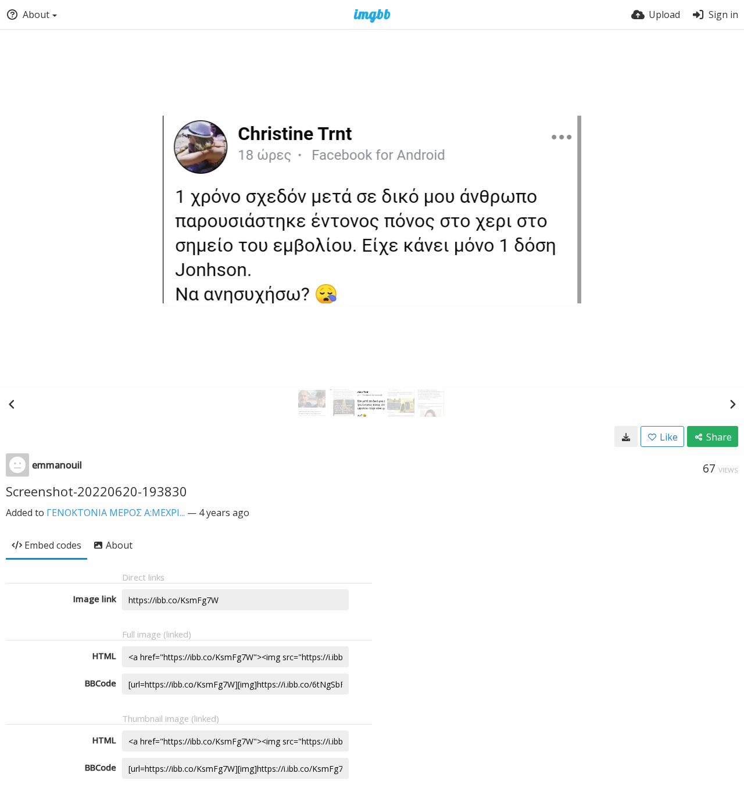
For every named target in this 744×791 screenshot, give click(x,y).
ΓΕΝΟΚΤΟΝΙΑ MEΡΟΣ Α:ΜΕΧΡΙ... (115, 512)
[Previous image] (11, 404)
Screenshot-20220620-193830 (96, 491)
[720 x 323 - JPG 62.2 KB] (626, 436)
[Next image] (732, 404)
